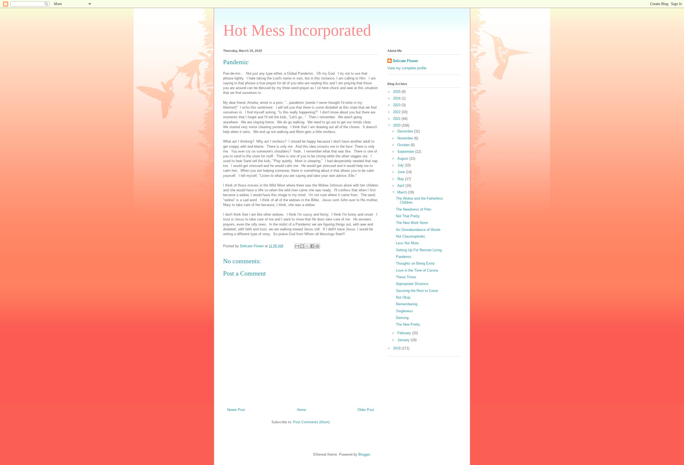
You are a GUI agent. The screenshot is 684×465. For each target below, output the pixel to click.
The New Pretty (408, 324)
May (401, 179)
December (405, 131)
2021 (397, 119)
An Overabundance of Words (418, 230)
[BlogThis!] (302, 246)
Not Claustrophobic (410, 236)
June (401, 172)
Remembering (406, 304)
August (403, 159)
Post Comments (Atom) (311, 422)
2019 (397, 348)
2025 (397, 92)
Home (301, 410)
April (401, 186)
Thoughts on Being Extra (415, 263)
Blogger (364, 454)
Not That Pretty (408, 216)
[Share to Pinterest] (317, 246)
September (406, 152)
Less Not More (407, 243)
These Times (406, 277)
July (401, 165)
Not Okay (403, 297)
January (404, 340)
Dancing (402, 318)
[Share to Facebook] (312, 246)
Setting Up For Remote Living (419, 250)
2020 (397, 125)
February (404, 333)
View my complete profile (406, 68)
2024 (397, 98)
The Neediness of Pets (414, 209)
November (405, 138)
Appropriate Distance (412, 284)
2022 (397, 112)
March (402, 192)
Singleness (404, 311)
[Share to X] (307, 246)
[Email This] (297, 246)
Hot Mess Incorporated (297, 30)
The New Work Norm (412, 223)
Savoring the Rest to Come (417, 291)
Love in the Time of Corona (417, 270)
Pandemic (403, 257)
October (404, 145)
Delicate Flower (405, 61)
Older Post (365, 410)
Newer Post (236, 410)
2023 (397, 105)
